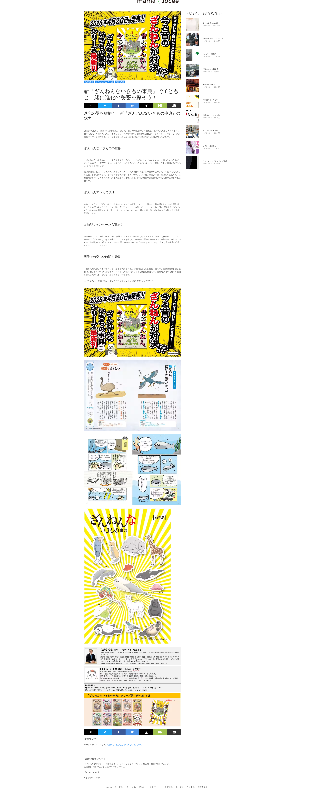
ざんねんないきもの (124, 744)
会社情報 (180, 787)
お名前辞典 (168, 787)
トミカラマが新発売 (210, 130)
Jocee (109, 787)
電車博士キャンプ (209, 84)
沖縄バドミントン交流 (211, 115)
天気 (134, 787)
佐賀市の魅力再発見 (210, 69)
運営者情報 (202, 787)
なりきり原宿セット (210, 146)
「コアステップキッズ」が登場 (215, 161)
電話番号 (143, 787)
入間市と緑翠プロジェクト (213, 38)
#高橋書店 (89, 82)
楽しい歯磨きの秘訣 (210, 23)
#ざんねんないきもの (104, 82)
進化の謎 (138, 744)
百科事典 (191, 787)
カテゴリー (155, 787)
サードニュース (122, 787)
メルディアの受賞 (209, 54)
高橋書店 (111, 744)
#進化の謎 (120, 82)
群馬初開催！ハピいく (211, 100)
